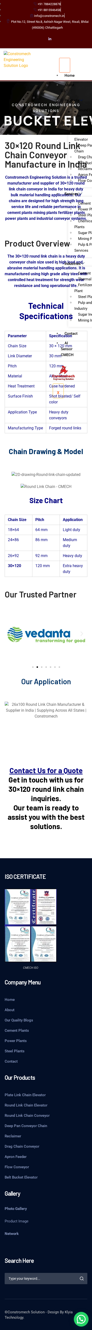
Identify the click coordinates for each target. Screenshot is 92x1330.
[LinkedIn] (49, 38)
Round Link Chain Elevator (26, 1105)
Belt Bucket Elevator (21, 1177)
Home (70, 75)
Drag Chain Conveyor (22, 1146)
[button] (10, 634)
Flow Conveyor (17, 1167)
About (9, 1010)
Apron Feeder (15, 1157)
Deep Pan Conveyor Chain (26, 1126)
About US (67, 88)
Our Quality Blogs (19, 1020)
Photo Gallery (16, 1208)
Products (72, 100)
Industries (73, 263)
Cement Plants (17, 1030)
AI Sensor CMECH (67, 349)
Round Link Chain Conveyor (27, 1115)
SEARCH (81, 1278)
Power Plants (16, 1041)
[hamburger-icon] (64, 65)
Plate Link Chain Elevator (25, 1095)
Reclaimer (13, 1136)
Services (72, 194)
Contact (71, 333)
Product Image (16, 1221)
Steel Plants (15, 1051)
